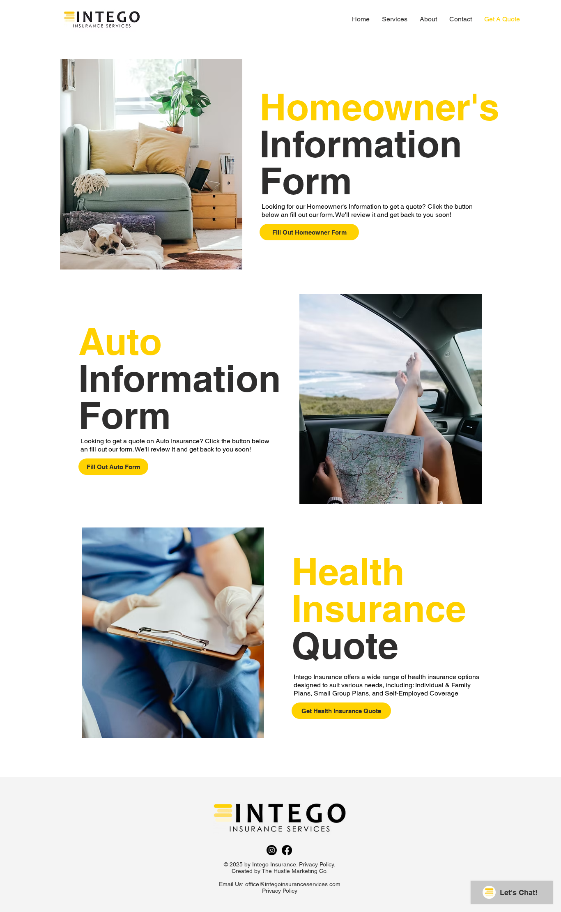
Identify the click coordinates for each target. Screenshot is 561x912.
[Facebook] (287, 850)
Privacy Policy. (317, 864)
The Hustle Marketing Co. (295, 871)
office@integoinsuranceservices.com (292, 884)
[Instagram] (272, 850)
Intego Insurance (274, 864)
